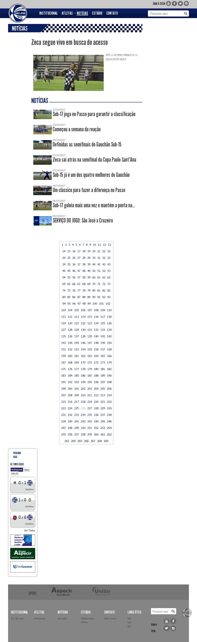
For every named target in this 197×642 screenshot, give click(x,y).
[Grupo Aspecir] (22, 553)
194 (83, 382)
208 (70, 395)
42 (103, 264)
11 (99, 244)
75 (68, 290)
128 (70, 329)
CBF (129, 618)
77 (78, 290)
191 (63, 382)
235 (89, 414)
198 (109, 382)
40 (93, 264)
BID (129, 626)
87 (78, 297)
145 (76, 342)
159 (63, 356)
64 (63, 284)
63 (108, 277)
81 (98, 290)
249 (76, 428)
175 (63, 369)
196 (96, 382)
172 (96, 362)
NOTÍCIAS (82, 13)
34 (63, 264)
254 (109, 428)
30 (93, 257)
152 (70, 349)
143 (63, 342)
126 (109, 323)
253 (102, 428)
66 (73, 284)
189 (102, 375)
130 (83, 329)
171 (89, 362)
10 (94, 244)
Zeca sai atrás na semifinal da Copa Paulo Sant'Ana (94, 159)
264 (73, 441)
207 (63, 395)
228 (96, 408)
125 (102, 323)
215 (63, 401)
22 (103, 251)
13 (109, 244)
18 (83, 251)
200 (70, 388)
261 (102, 434)
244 (96, 421)
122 (83, 323)
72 (103, 284)
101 (101, 303)
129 (76, 329)
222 (109, 401)
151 (63, 349)
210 (83, 395)
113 (76, 316)
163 (89, 356)
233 (76, 414)
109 (102, 310)
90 (93, 297)
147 (89, 342)
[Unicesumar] (22, 567)
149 (102, 342)
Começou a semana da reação (77, 129)
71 (98, 284)
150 (109, 342)
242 (83, 421)
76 (73, 290)
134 (109, 329)
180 (96, 369)
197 (102, 382)
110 (109, 310)
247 (63, 428)
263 (66, 441)
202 (83, 388)
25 (68, 257)
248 (70, 428)
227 (89, 408)
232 (70, 414)
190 (109, 375)
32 (103, 257)
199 (63, 388)
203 (89, 388)
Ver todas (62, 618)
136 (70, 336)
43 (108, 264)
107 (89, 310)
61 (98, 277)
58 (83, 277)
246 (109, 421)
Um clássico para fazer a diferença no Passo (89, 190)
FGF (129, 622)
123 (89, 323)
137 (76, 336)
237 (102, 414)
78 (83, 290)
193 (76, 382)
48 (83, 271)
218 (83, 401)
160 (70, 356)
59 (88, 277)
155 (89, 349)
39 (88, 264)
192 (70, 382)
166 (109, 356)
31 (98, 257)
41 (98, 264)
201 (76, 388)
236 (96, 414)
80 (93, 290)
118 (109, 316)
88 (83, 297)
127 (63, 329)
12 (104, 244)
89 (88, 297)
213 (102, 395)
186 (83, 375)
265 (80, 441)
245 (102, 421)
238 (109, 414)
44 (63, 271)
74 (63, 290)
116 (96, 316)
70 (93, 284)
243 (89, 421)
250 (83, 428)
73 (108, 284)
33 (108, 257)
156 (96, 349)
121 (76, 323)
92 (103, 297)
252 (96, 428)
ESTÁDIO (97, 13)
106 (83, 310)
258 (83, 434)
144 (70, 342)
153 (76, 349)
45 (68, 271)
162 (83, 356)
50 (93, 271)
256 (70, 434)
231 (63, 414)
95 (69, 303)
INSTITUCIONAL (48, 13)
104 (70, 310)
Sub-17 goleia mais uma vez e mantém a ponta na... (94, 205)
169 (76, 362)
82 (103, 290)
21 (98, 251)
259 (89, 434)
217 (76, 401)
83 (108, 290)
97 (79, 303)
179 (89, 369)
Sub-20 (14, 473)
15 (68, 251)
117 (102, 316)
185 (76, 375)
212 (96, 395)
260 (96, 434)
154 (83, 349)
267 (93, 441)
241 (76, 421)
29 (88, 257)
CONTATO (112, 13)
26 (73, 257)
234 (83, 414)
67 (78, 284)
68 (83, 284)
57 (78, 277)
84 (63, 297)
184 (70, 375)
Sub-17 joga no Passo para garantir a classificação (94, 114)
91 (98, 297)
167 (63, 362)
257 (76, 434)
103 (63, 310)
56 (73, 277)
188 (96, 375)
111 (63, 316)
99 (89, 303)
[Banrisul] (22, 540)
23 (108, 251)
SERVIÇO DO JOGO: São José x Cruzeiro (83, 220)
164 (96, 356)
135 (63, 336)
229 (102, 408)
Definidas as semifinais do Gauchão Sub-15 (87, 144)
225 (76, 408)
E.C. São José (17, 618)
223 (63, 408)
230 (109, 408)
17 (78, 251)
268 (99, 441)
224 (70, 408)
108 (96, 310)
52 (103, 271)
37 (78, 264)
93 (108, 297)
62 (103, 277)
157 (102, 349)
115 (89, 316)
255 (63, 434)
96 (74, 303)
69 (88, 284)
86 (73, 297)
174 (109, 362)
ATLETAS (67, 13)
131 (89, 329)
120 (70, 323)
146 (83, 342)
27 (78, 257)
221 (102, 401)
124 (96, 323)
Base (27, 469)
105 (76, 310)
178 (83, 369)
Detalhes (29, 489)
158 (109, 349)
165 (102, 356)
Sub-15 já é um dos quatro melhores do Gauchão (91, 174)
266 (86, 441)
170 (83, 362)
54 (63, 277)
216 (70, 401)
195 (89, 382)
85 (68, 297)
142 (109, 336)
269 (106, 441)
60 (93, 277)
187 (89, 375)
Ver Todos (29, 530)
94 (64, 303)
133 (102, 329)
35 (68, 264)
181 (102, 369)
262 (109, 434)
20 (93, 251)
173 (102, 362)
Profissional (16, 469)
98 (84, 303)
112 (70, 316)
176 (70, 369)
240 (70, 421)
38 (83, 264)
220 (96, 401)
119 (63, 323)
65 (68, 284)
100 (95, 303)
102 (108, 303)
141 (102, 336)
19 (88, 251)
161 (76, 356)
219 (89, 401)
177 (76, 369)
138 (83, 336)
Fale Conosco (110, 618)
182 (109, 369)
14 (63, 251)
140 (96, 336)
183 (63, 375)
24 (63, 257)
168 (70, 362)
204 (96, 388)
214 (109, 395)
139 (89, 336)
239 (63, 421)
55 (68, 277)
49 (88, 271)
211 (89, 395)
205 (102, 388)
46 (73, 271)
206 (109, 388)
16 (73, 251)
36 (73, 264)
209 (76, 395)
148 (96, 342)
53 (108, 271)
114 (83, 316)
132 (96, 329)
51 (98, 271)
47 (78, 271)
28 (83, 257)
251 (89, 428)
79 (88, 290)
